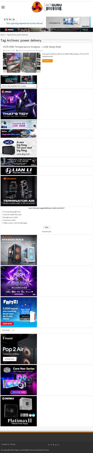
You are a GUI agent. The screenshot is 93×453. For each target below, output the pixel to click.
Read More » (47, 61)
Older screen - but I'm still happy (15, 223)
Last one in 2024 (9, 220)
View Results (46, 231)
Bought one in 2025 (11, 217)
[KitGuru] (46, 6)
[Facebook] (51, 444)
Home (2, 35)
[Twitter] (53, 444)
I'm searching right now (12, 212)
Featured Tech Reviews (25, 50)
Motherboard (38, 50)
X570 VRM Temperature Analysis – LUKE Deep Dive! (32, 46)
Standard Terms (43, 450)
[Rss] (49, 444)
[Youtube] (56, 444)
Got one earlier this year (13, 214)
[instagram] (58, 444)
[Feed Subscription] (91, 40)
